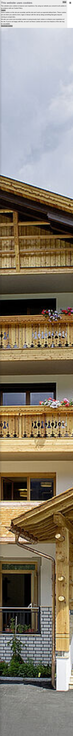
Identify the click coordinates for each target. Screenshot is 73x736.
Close (64, 2)
